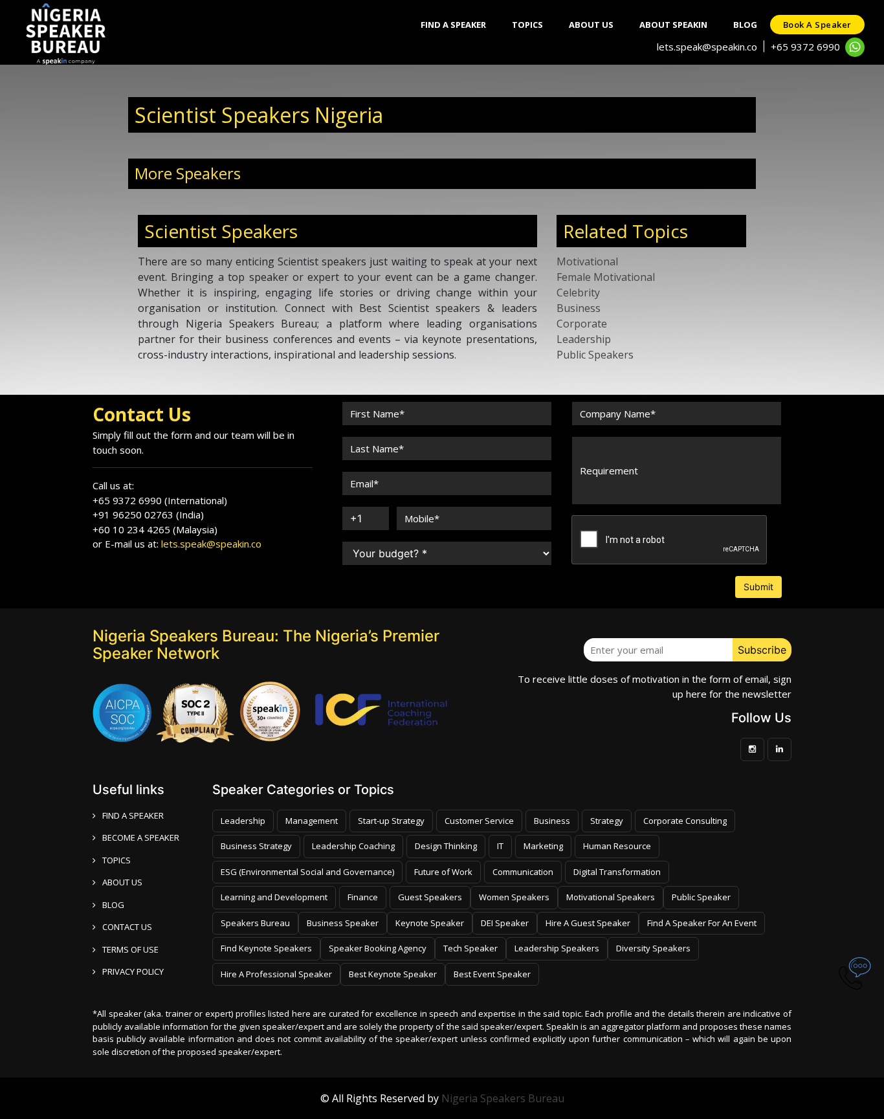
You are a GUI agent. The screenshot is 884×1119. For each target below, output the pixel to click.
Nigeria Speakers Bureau (502, 1098)
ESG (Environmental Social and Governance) (307, 872)
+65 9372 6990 (805, 46)
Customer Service (479, 820)
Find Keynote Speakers (266, 948)
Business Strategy (256, 846)
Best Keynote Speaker (393, 974)
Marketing (543, 846)
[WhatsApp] (855, 47)
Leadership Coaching (353, 846)
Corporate (582, 323)
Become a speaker (140, 837)
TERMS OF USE (130, 949)
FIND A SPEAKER (133, 815)
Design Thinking (446, 846)
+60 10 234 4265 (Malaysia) (155, 529)
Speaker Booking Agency (377, 948)
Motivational (587, 261)
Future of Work (443, 872)
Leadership (584, 339)
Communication (522, 872)
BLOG (113, 905)
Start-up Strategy (391, 820)
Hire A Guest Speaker (588, 923)
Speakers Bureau (255, 923)
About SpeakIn (673, 24)
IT (500, 846)
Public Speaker (701, 897)
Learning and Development (274, 897)
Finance (363, 897)
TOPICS (116, 860)
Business (579, 308)
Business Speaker (343, 923)
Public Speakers (595, 355)
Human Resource (617, 846)
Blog (745, 24)
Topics (527, 24)
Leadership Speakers (556, 948)
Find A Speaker (453, 24)
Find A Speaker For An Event (702, 923)
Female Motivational (606, 277)
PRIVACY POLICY (133, 971)
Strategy (606, 820)
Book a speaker (817, 24)
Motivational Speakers (610, 897)
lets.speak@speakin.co (707, 46)
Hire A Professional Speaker (276, 974)
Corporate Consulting (685, 820)
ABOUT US (122, 882)
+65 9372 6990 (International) (160, 500)
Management (311, 820)
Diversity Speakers (653, 948)
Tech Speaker (470, 948)
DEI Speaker (505, 923)
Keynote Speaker (429, 923)
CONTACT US (127, 927)
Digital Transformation (617, 872)
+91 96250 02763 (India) (148, 514)
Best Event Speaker (492, 974)
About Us (591, 24)
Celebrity (578, 292)
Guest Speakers (430, 897)
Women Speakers (514, 897)
